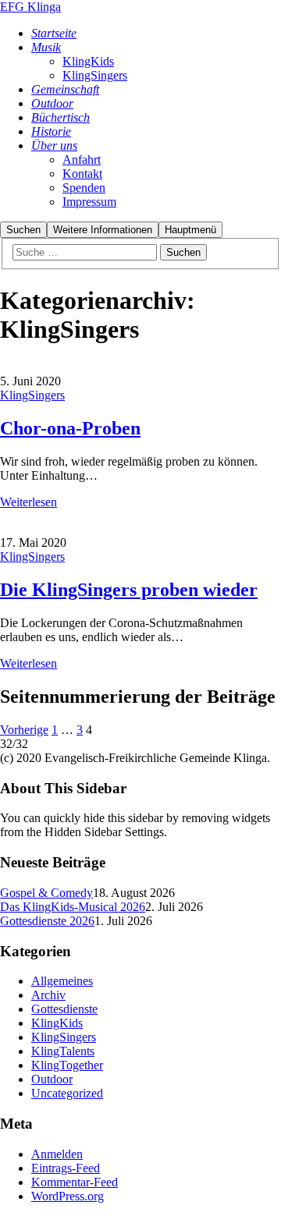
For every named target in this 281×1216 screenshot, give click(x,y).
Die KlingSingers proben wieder (129, 590)
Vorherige (24, 729)
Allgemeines (62, 980)
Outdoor (52, 1079)
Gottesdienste (64, 1009)
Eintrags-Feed (65, 1168)
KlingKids (57, 1023)
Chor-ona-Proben (70, 428)
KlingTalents (62, 1051)
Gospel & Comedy (46, 892)
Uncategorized (67, 1093)
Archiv (48, 995)
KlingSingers (32, 395)
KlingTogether (67, 1065)
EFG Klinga (30, 6)
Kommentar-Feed (74, 1182)
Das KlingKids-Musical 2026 (72, 906)
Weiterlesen (28, 502)
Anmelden (57, 1154)
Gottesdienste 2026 (47, 920)
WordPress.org (67, 1196)
